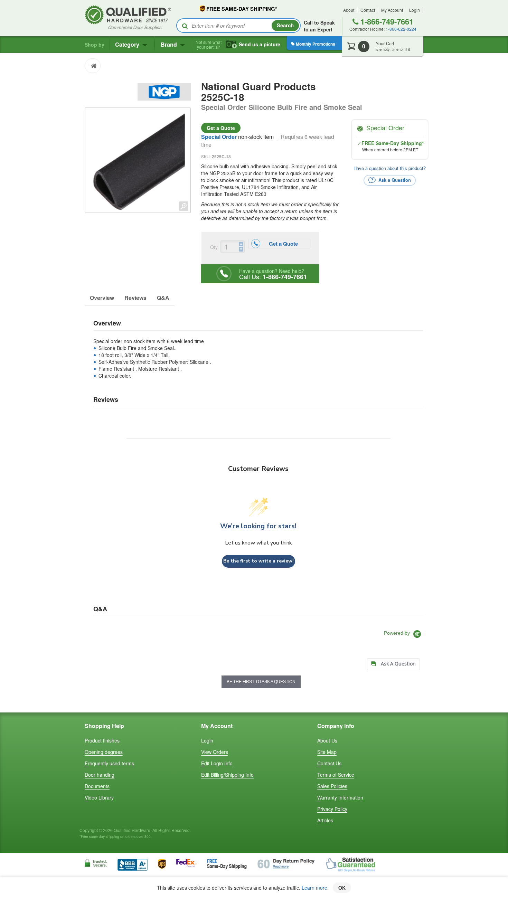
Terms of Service (335, 774)
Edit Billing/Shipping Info (227, 774)
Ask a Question (394, 180)
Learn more (314, 887)
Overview (102, 298)
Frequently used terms (109, 763)
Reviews (135, 298)
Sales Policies (332, 786)
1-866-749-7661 (385, 21)
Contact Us (329, 763)
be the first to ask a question (261, 681)
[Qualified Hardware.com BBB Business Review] (132, 864)
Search (285, 25)
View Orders (214, 751)
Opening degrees (104, 751)
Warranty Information (340, 797)
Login (414, 10)
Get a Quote (221, 127)
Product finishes (102, 740)
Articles (325, 820)
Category (128, 44)
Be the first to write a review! (258, 561)
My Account (392, 10)
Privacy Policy (332, 808)
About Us (327, 740)
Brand (169, 44)
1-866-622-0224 (401, 29)
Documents (97, 786)
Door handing (99, 774)
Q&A (163, 298)
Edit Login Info (217, 763)
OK (342, 887)
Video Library (99, 797)
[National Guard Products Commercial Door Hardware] (164, 90)
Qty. (214, 247)
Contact (367, 10)
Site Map (327, 751)
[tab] (393, 664)
